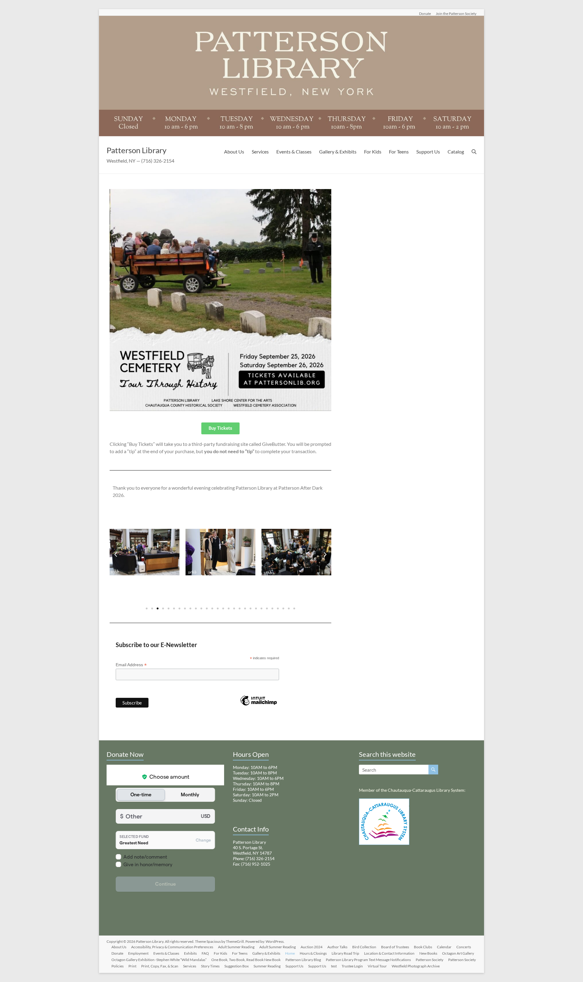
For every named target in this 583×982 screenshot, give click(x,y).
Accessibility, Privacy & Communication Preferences (172, 947)
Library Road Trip (345, 953)
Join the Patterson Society (456, 13)
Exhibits (190, 953)
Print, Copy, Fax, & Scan (159, 966)
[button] (116, 555)
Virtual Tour (377, 966)
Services (260, 151)
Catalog (456, 151)
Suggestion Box (236, 966)
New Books (428, 953)
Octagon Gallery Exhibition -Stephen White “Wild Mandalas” (158, 959)
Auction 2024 (311, 947)
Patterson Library (136, 150)
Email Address (131, 665)
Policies (117, 966)
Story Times (210, 966)
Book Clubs (423, 947)
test (334, 966)
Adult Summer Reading (236, 947)
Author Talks (337, 947)
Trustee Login (352, 966)
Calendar (444, 947)
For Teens (399, 151)
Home (290, 953)
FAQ (205, 953)
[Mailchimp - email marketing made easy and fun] (258, 710)
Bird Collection (364, 947)
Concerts (463, 947)
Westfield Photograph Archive (416, 966)
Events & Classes (294, 151)
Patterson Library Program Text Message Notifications (368, 959)
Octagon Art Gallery (458, 953)
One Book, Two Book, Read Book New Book (246, 959)
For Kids (372, 151)
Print (132, 966)
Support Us (428, 151)
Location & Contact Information (389, 953)
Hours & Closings (313, 953)
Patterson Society (429, 959)
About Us (234, 151)
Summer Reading (267, 966)
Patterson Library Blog (303, 959)
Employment (138, 953)
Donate (425, 13)
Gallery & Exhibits (337, 151)
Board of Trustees (395, 947)
